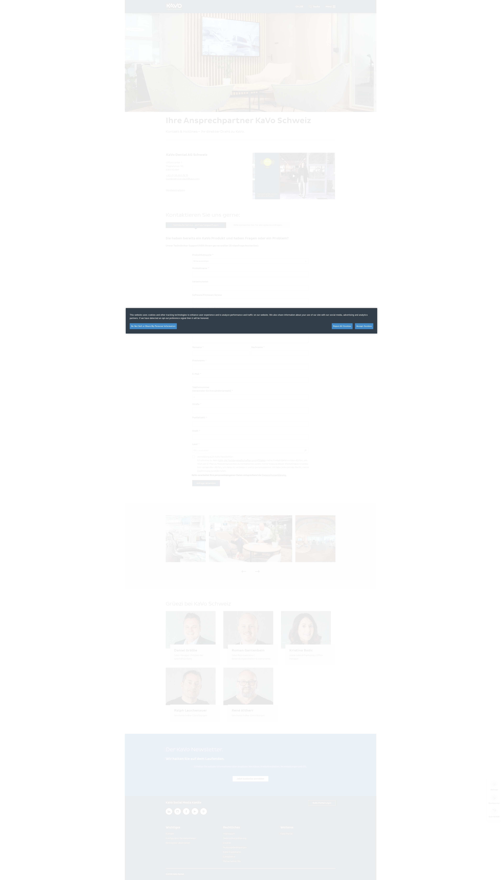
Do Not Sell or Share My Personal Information (153, 326)
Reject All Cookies (342, 326)
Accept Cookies (364, 326)
